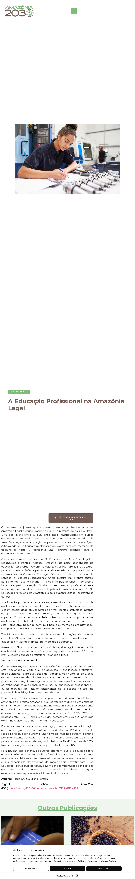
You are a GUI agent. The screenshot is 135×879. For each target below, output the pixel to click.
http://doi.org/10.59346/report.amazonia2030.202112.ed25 (43, 788)
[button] (74, 11)
